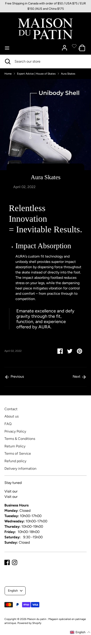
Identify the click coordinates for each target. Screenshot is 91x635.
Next (77, 376)
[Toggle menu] (7, 47)
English (13, 591)
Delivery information (20, 468)
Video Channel (30, 497)
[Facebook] (7, 562)
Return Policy (14, 446)
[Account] (64, 46)
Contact (10, 409)
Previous (17, 376)
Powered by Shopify (29, 623)
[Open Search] (7, 61)
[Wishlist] (74, 46)
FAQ (7, 424)
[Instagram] (14, 562)
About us (11, 416)
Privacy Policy (15, 431)
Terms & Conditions (19, 439)
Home (8, 73)
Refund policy (15, 461)
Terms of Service (17, 453)
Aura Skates (68, 73)
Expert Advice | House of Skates (36, 73)
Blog (21, 491)
